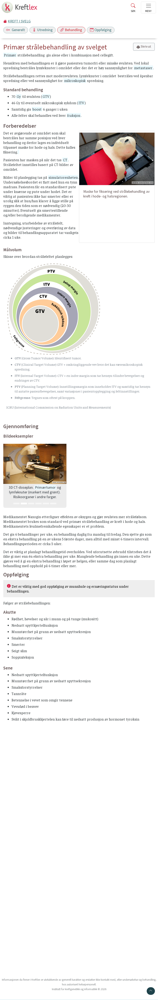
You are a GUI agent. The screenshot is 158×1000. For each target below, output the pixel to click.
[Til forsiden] (20, 8)
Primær (10, 55)
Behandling (73, 30)
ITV (81, 102)
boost (37, 109)
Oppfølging (103, 30)
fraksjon (73, 115)
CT (65, 160)
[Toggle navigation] (148, 7)
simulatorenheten (63, 177)
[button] (8, 476)
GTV (46, 96)
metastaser (143, 67)
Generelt (18, 30)
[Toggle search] (133, 9)
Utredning (45, 30)
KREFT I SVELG (19, 21)
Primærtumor (45, 487)
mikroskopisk (75, 80)
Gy (19, 96)
